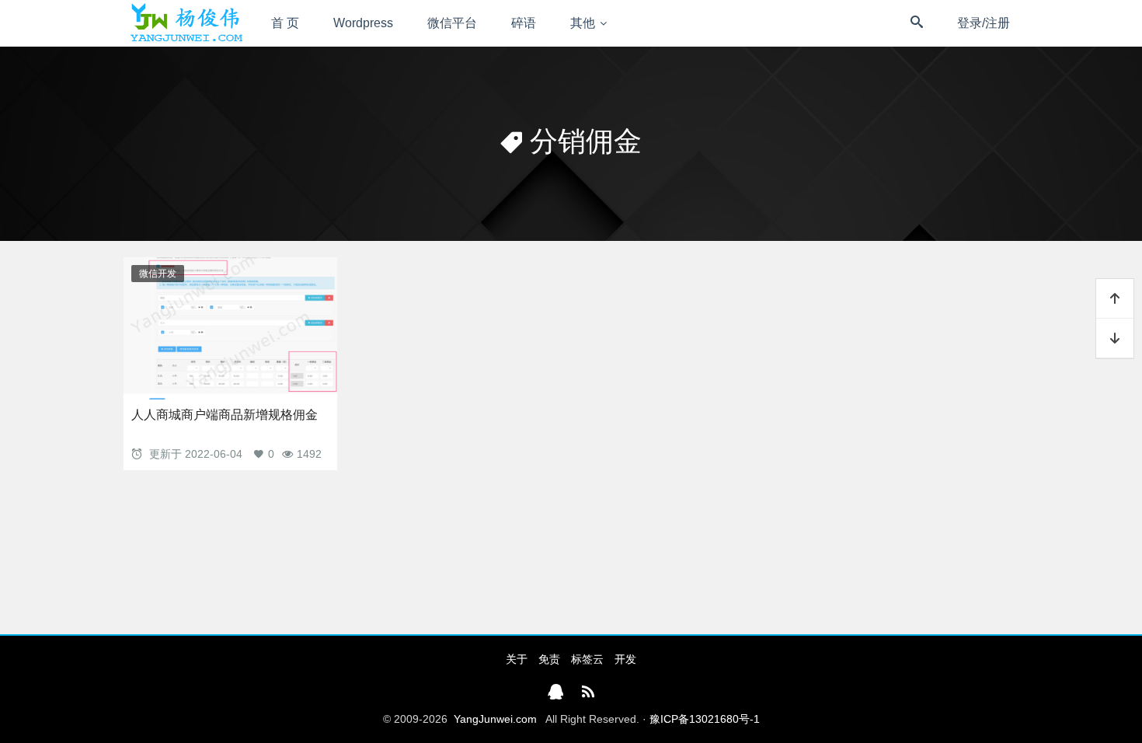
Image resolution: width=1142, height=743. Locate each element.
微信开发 (157, 273)
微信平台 (452, 23)
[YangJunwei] (186, 23)
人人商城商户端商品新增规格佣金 (224, 414)
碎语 (523, 23)
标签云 (587, 659)
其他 (582, 23)
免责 (549, 659)
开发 (625, 659)
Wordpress (363, 23)
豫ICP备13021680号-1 (704, 719)
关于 (516, 659)
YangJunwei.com (495, 719)
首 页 (285, 23)
